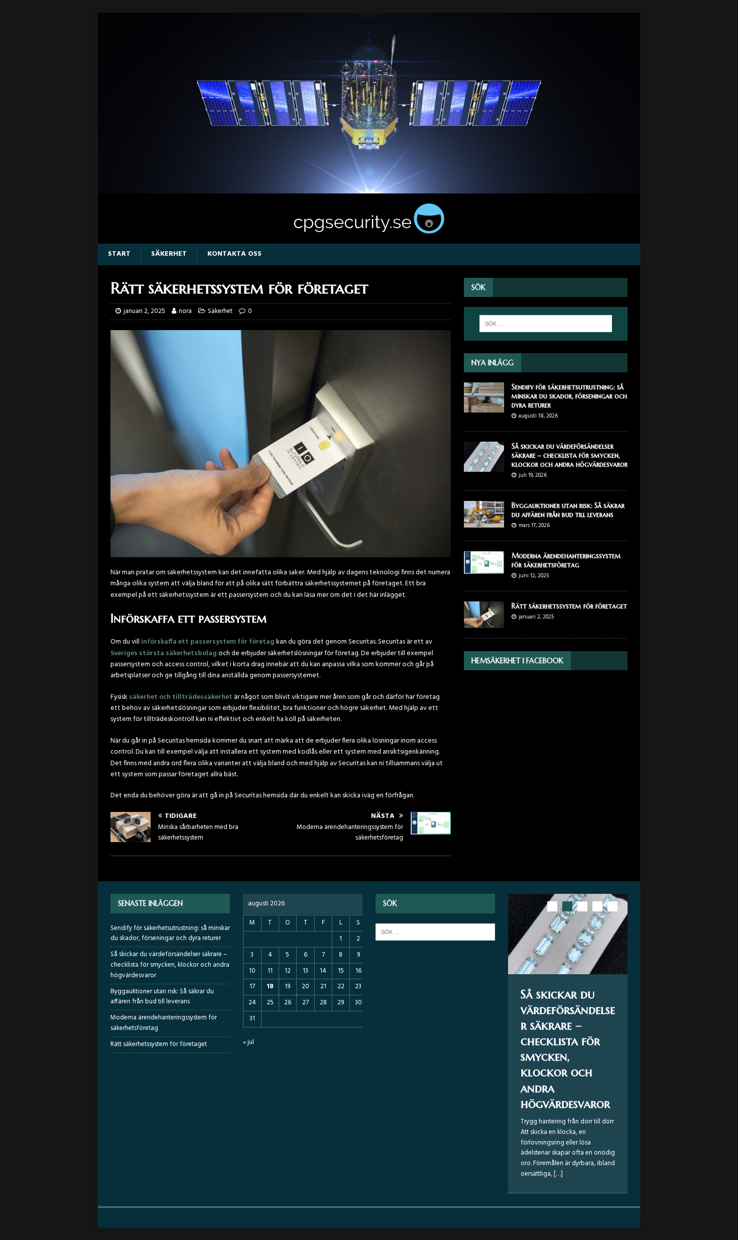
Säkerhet (169, 254)
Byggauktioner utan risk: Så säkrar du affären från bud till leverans (568, 510)
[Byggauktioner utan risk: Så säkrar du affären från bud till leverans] (484, 522)
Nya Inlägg (492, 362)
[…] (558, 1174)
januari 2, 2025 (144, 311)
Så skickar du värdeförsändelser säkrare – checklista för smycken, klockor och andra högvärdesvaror (570, 455)
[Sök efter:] (546, 323)
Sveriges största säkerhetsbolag (163, 653)
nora (185, 311)
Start (119, 254)
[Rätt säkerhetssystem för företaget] (484, 622)
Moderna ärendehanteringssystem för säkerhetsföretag (566, 560)
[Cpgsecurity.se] (369, 187)
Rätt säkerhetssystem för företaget (569, 605)
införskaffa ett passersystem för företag (208, 642)
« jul (248, 1042)
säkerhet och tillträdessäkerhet (180, 697)
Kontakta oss (234, 254)
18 (270, 986)
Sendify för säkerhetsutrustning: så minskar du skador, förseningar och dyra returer (569, 395)
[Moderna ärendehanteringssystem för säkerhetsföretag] (484, 568)
